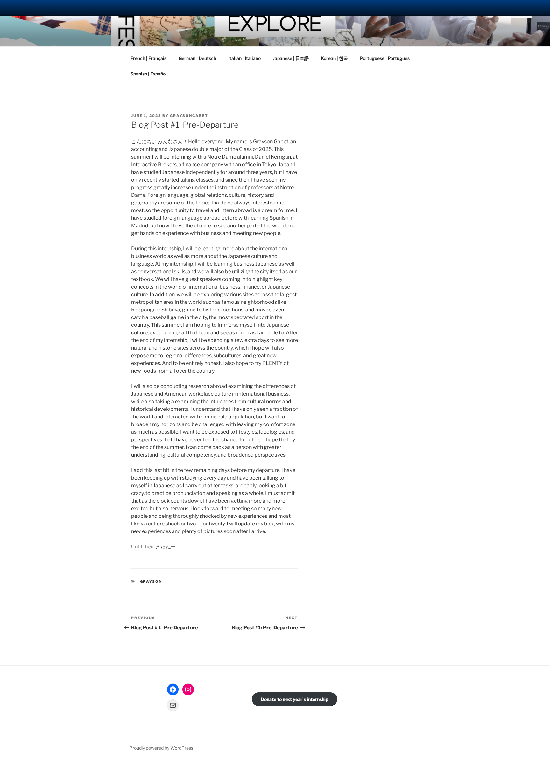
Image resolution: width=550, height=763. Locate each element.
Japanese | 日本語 (291, 58)
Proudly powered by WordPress (161, 748)
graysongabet (189, 115)
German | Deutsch (197, 58)
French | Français (148, 58)
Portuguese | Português (385, 58)
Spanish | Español (148, 73)
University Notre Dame (58, 8)
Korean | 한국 (334, 58)
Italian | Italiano (244, 58)
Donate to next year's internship (294, 699)
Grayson (151, 581)
